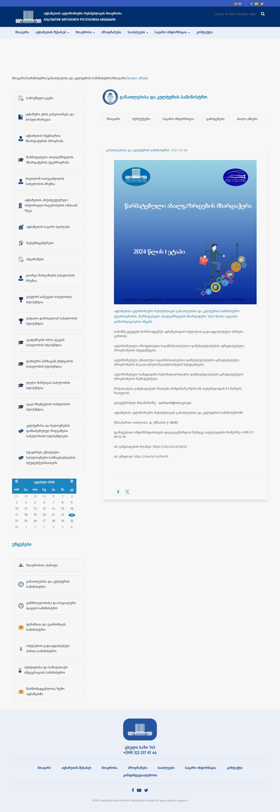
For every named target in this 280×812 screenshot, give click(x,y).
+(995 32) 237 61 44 (140, 752)
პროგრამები (111, 32)
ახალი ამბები (247, 119)
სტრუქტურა (141, 119)
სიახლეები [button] (137, 32)
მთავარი (22, 32)
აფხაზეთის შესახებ (76, 768)
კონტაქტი (204, 32)
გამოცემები (215, 119)
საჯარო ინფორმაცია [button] (171, 32)
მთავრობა (109, 768)
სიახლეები (166, 768)
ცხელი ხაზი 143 (140, 747)
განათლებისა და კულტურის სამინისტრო (138, 150)
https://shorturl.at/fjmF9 (151, 456)
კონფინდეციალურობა (140, 775)
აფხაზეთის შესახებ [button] (51, 32)
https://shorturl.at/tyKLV (170, 447)
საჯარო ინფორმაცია (178, 119)
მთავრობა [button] (84, 32)
